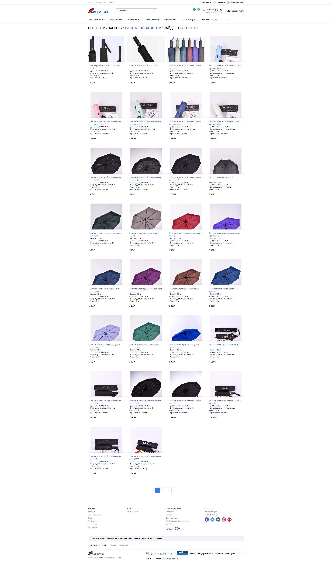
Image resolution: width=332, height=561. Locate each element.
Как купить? (100, 2)
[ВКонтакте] (218, 519)
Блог (129, 508)
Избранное (206, 2)
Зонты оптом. (99, 558)
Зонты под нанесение (209, 20)
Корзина (91, 512)
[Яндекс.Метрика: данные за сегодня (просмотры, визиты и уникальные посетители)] (154, 554)
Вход (90, 518)
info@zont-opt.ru (211, 512)
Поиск (154, 11)
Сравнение (220, 2)
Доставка (170, 512)
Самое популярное (97, 20)
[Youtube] (229, 519)
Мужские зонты (133, 20)
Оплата (169, 515)
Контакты (170, 524)
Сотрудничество (173, 518)
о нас (90, 2)
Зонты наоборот (152, 20)
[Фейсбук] (207, 519)
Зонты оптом (132, 512)
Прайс (111, 2)
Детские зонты (170, 20)
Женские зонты (116, 20)
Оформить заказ (95, 515)
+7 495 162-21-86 (213, 9)
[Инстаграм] (224, 519)
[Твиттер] (212, 519)
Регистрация (93, 521)
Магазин (92, 508)
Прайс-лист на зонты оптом (177, 521)
